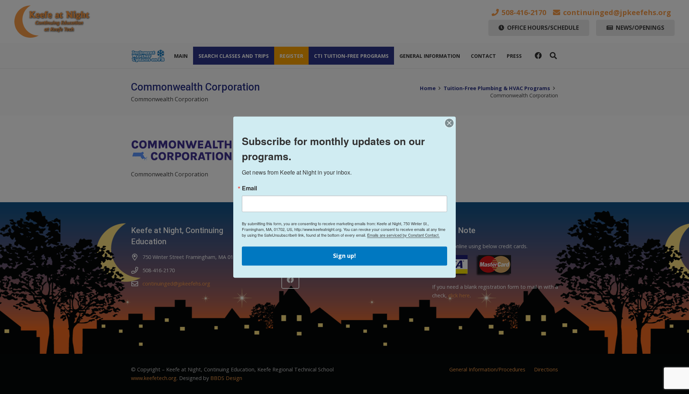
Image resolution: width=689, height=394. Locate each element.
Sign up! (344, 256)
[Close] (449, 123)
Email (249, 188)
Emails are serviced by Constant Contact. (403, 235)
